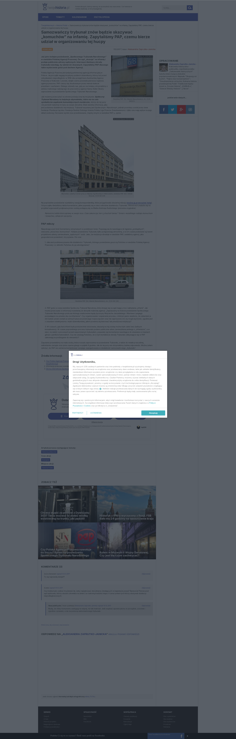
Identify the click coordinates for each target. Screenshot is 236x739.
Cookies (87, 406)
